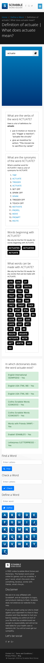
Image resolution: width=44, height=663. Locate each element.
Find (7, 469)
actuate (13, 252)
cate (11, 324)
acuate (23, 334)
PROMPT (16, 217)
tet (18, 286)
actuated (28, 248)
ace (29, 343)
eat (26, 315)
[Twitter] (9, 641)
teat (11, 291)
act (11, 343)
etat (17, 310)
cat (20, 324)
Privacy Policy (11, 656)
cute (11, 319)
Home (4, 17)
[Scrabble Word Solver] (12, 6)
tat (19, 300)
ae (24, 329)
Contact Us (10, 653)
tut (11, 286)
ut (25, 282)
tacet (21, 305)
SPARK (15, 196)
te (26, 291)
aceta (19, 343)
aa (10, 348)
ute (11, 282)
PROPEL (16, 210)
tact (11, 305)
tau (20, 296)
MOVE (15, 214)
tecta (27, 286)
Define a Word (17, 17)
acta (24, 338)
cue (28, 319)
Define (8, 508)
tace (30, 305)
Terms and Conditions (24, 653)
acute (12, 334)
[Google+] (12, 641)
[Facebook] (6, 641)
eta (26, 310)
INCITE (15, 221)
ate (11, 329)
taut (11, 296)
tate (11, 300)
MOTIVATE (17, 207)
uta (18, 282)
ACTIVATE (17, 185)
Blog (19, 656)
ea (33, 315)
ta (10, 310)
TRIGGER (16, 182)
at (17, 329)
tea (20, 291)
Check (8, 488)
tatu (28, 296)
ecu (11, 315)
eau (18, 315)
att (28, 324)
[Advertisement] (22, 79)
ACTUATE (16, 178)
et (32, 310)
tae (27, 300)
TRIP (14, 175)
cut (20, 319)
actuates (14, 248)
